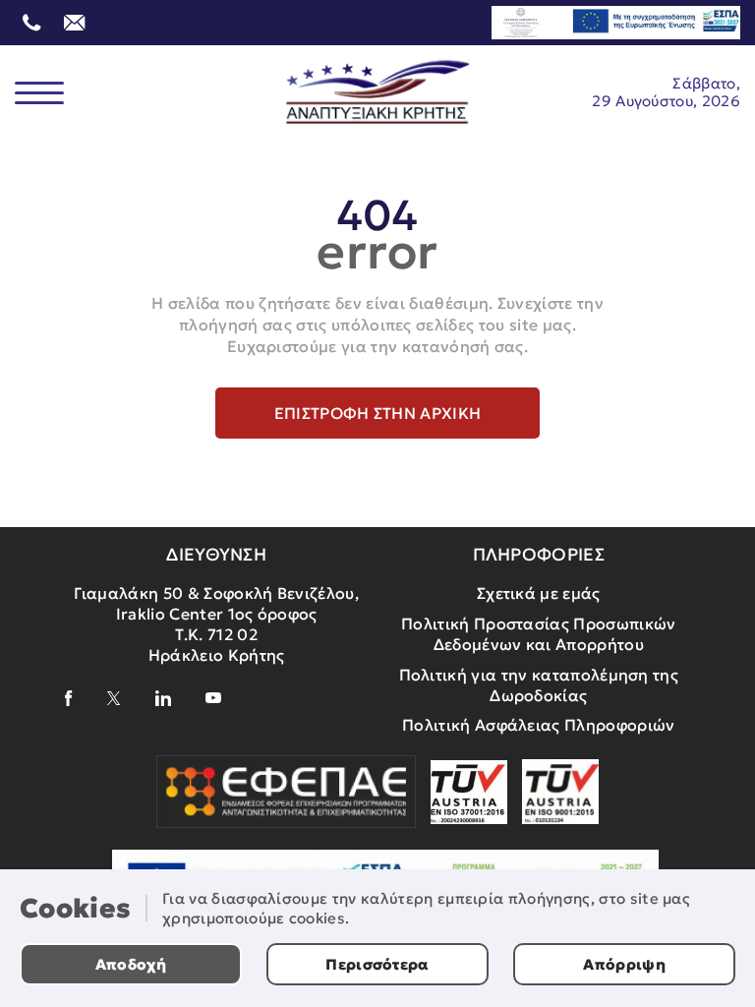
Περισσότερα (377, 964)
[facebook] (69, 698)
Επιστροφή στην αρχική (378, 413)
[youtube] (213, 697)
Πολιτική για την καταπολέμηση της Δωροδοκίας (539, 685)
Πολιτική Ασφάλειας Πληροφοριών (538, 725)
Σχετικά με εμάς (539, 593)
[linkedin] (163, 698)
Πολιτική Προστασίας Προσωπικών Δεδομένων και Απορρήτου (538, 634)
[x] (114, 698)
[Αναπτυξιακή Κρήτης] (378, 92)
